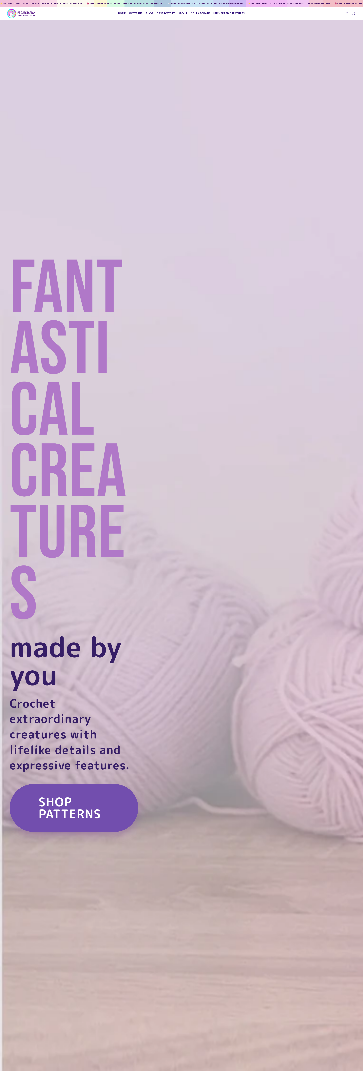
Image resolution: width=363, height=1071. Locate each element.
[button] (353, 13)
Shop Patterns (70, 808)
